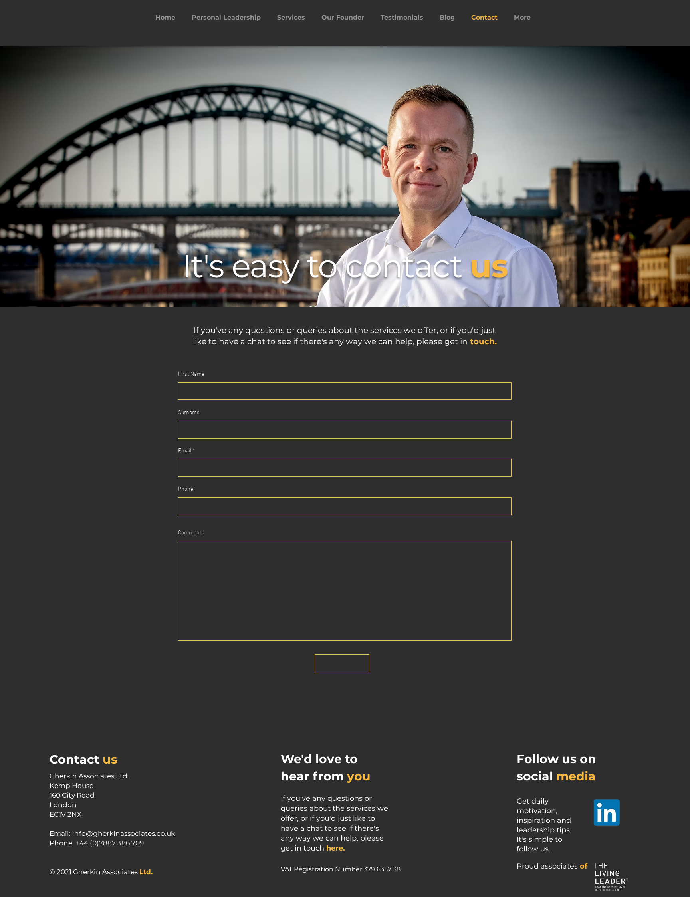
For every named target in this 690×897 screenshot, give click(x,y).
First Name (191, 373)
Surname (189, 412)
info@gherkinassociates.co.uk (123, 833)
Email (184, 450)
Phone (185, 488)
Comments (191, 532)
